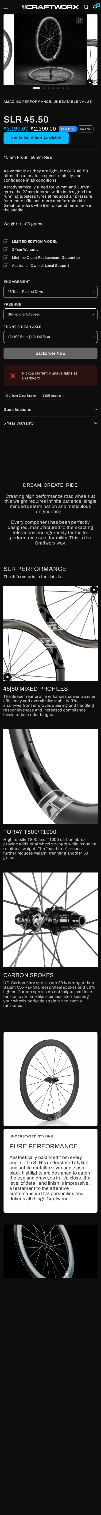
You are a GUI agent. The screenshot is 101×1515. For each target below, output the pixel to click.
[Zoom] (79, 20)
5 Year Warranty (19, 423)
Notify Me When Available (36, 138)
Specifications (17, 409)
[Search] (86, 7)
